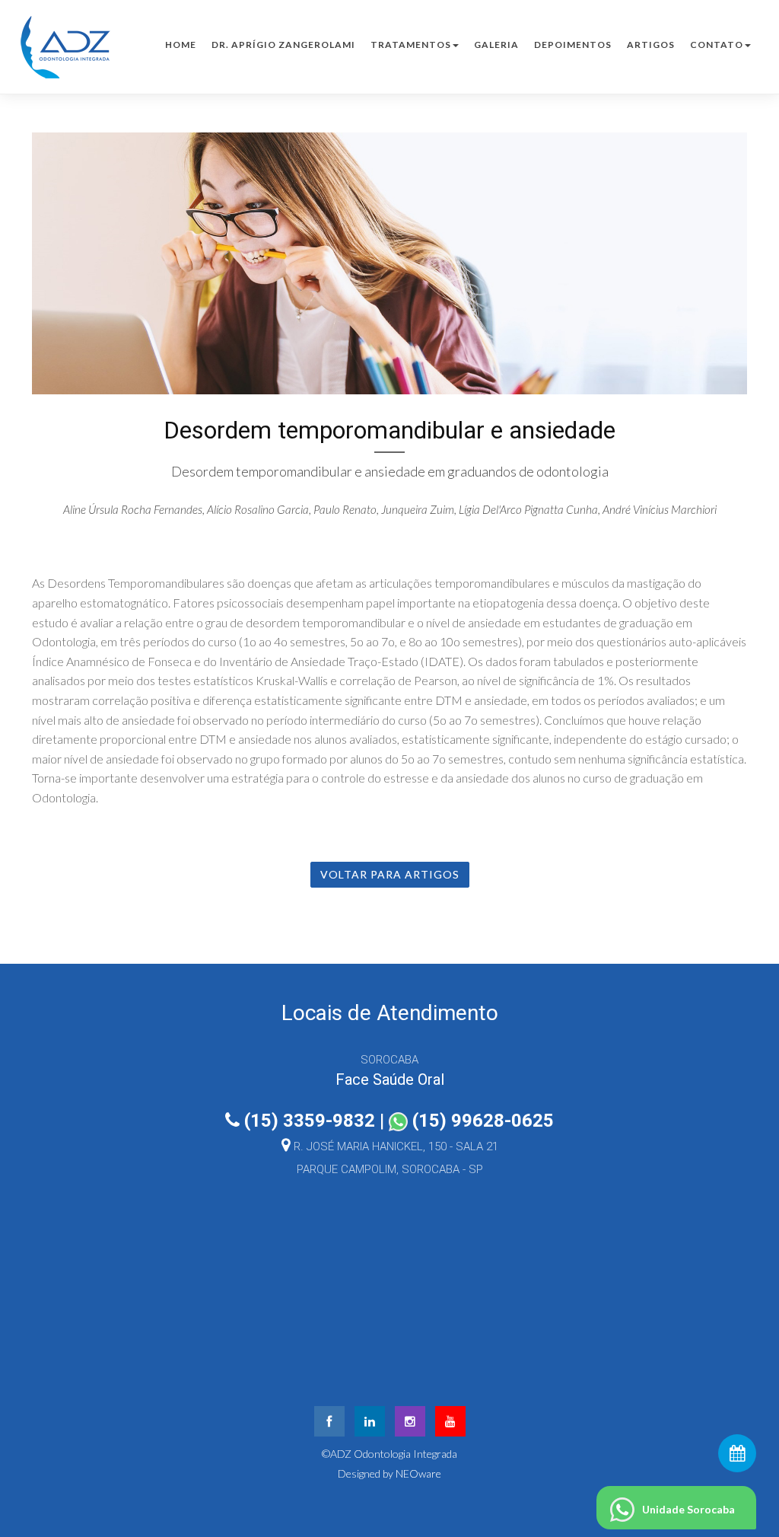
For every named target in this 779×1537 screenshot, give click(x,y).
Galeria (496, 44)
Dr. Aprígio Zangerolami (283, 44)
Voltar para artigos (389, 874)
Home (180, 44)
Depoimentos (573, 44)
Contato (716, 44)
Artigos (651, 44)
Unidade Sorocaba (688, 1509)
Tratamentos (410, 44)
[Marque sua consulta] (737, 1453)
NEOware (418, 1473)
